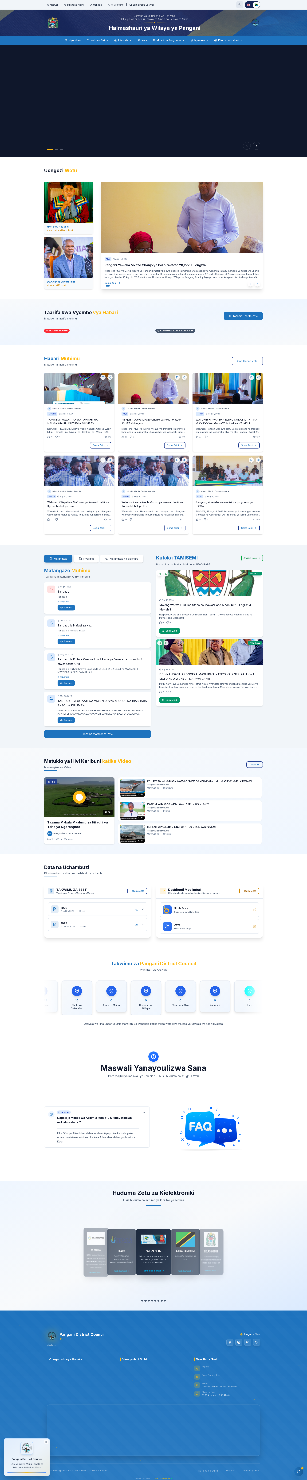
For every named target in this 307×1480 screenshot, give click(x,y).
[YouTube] (247, 1343)
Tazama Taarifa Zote (245, 317)
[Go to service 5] (155, 1302)
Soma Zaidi (111, 284)
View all (255, 765)
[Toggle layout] (46, 1442)
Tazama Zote (137, 891)
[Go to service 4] (152, 1302)
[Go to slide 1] (48, 150)
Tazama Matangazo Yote (98, 734)
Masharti (230, 1471)
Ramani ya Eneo (252, 1471)
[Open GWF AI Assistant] (298, 1471)
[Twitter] (256, 1343)
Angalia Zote (250, 559)
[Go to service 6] (158, 1302)
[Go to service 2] (145, 1302)
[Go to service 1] (142, 1302)
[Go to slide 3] (58, 150)
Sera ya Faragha (208, 1471)
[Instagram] (238, 1343)
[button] (97, 1128)
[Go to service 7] (161, 1302)
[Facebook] (229, 1343)
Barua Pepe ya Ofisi (143, 4)
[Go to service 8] (165, 1302)
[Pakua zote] (137, 910)
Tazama (68, 608)
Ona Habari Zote (247, 362)
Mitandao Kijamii (75, 4)
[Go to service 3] (149, 1302)
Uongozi (97, 4)
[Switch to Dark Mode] (239, 4)
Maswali (54, 4)
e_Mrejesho (117, 4)
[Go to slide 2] (53, 150)
